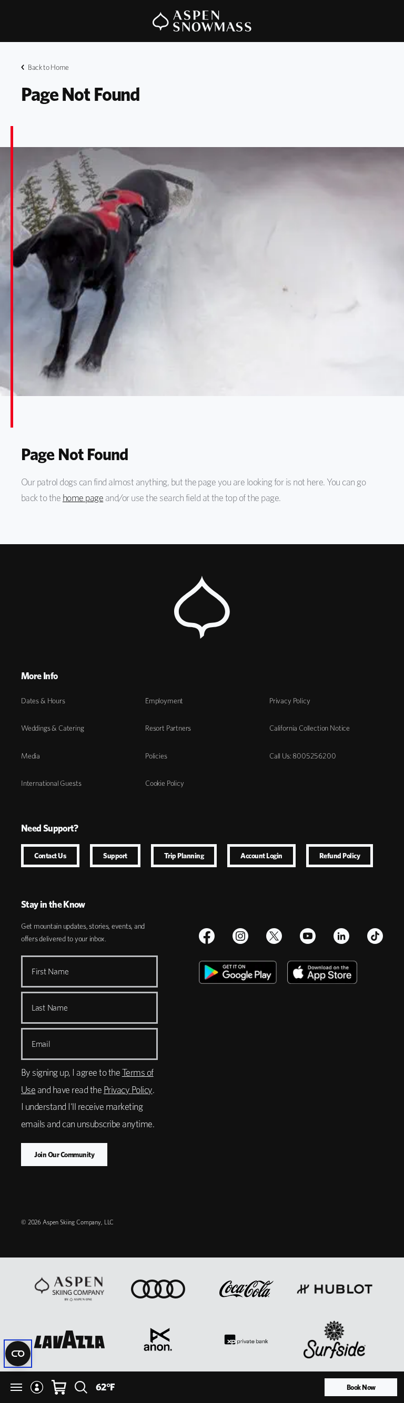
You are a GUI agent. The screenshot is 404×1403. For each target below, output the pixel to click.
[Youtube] (308, 936)
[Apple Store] (322, 1079)
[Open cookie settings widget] (18, 1353)
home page (83, 497)
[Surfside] (335, 1339)
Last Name (50, 1008)
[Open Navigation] (16, 1387)
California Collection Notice (309, 728)
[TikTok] (375, 936)
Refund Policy (339, 855)
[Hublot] (334, 1289)
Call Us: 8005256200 (302, 756)
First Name (50, 971)
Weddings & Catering (52, 728)
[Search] (81, 1387)
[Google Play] (238, 1079)
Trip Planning (184, 855)
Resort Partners (168, 728)
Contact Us (50, 855)
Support (115, 855)
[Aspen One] (69, 1289)
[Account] (37, 1387)
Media (30, 756)
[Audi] (158, 1289)
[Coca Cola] (246, 1289)
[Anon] (157, 1339)
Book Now (361, 1387)
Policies (156, 756)
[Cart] (59, 1387)
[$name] (207, 936)
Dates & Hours (43, 701)
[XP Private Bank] (246, 1339)
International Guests (51, 783)
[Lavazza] (69, 1339)
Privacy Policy (289, 701)
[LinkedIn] (341, 936)
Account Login (261, 855)
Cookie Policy (164, 783)
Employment (164, 701)
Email (41, 1044)
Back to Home (48, 67)
